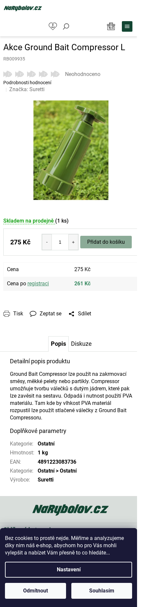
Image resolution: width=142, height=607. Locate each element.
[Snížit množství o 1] (47, 242)
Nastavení (69, 569)
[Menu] (127, 26)
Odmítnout (35, 591)
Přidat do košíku (106, 242)
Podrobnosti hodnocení (27, 82)
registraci (38, 283)
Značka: (27, 89)
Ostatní (46, 444)
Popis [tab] (58, 343)
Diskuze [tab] (81, 343)
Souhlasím (101, 591)
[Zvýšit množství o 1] (73, 242)
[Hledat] (66, 26)
